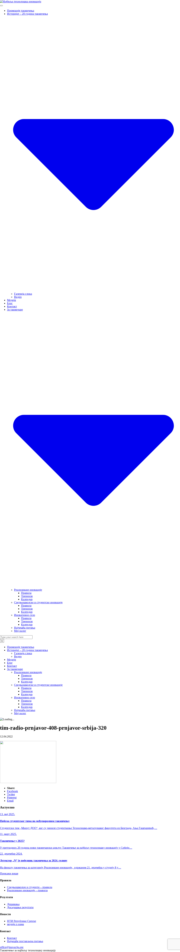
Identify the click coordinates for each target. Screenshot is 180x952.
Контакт (12, 938)
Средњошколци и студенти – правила (29, 887)
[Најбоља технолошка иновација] (20, 1)
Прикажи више (9, 873)
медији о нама (15, 924)
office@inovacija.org (11, 947)
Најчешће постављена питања (25, 941)
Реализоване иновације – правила (27, 890)
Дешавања (13, 904)
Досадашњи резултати (20, 907)
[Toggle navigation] (1, 5)
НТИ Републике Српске (21, 921)
